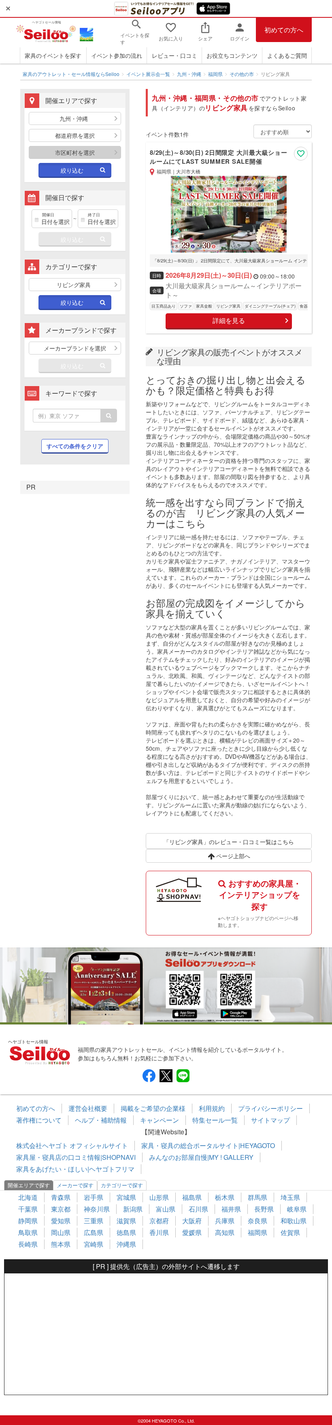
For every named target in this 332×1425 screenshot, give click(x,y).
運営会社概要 (87, 1108)
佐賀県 (290, 1232)
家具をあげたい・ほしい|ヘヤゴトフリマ (75, 1169)
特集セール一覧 (215, 1120)
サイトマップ (270, 1120)
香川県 (159, 1232)
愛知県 (60, 1220)
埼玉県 (290, 1197)
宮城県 (126, 1197)
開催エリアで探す (29, 1185)
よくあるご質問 (287, 55)
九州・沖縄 (189, 73)
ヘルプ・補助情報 (101, 1120)
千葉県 (28, 1209)
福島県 (192, 1197)
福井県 (231, 1209)
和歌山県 (293, 1220)
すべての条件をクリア (75, 446)
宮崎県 (93, 1244)
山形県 (159, 1197)
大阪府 (192, 1220)
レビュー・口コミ (174, 55)
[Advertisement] (166, 1334)
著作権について (39, 1120)
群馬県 (257, 1197)
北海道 (28, 1197)
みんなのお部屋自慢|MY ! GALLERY (201, 1157)
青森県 (60, 1197)
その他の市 (242, 73)
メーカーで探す (75, 1185)
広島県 (93, 1232)
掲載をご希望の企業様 (153, 1108)
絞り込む (72, 170)
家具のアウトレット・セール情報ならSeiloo (71, 73)
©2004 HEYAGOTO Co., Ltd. (166, 1420)
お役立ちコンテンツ (232, 55)
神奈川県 (97, 1209)
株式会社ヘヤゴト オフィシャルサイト (72, 1145)
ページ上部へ (232, 856)
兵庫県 (224, 1220)
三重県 (93, 1220)
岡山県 (60, 1232)
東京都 (60, 1209)
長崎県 (28, 1244)
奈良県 (257, 1220)
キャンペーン (159, 1120)
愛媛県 (192, 1232)
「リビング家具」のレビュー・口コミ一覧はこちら (229, 842)
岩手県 (93, 1197)
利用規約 (212, 1108)
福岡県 (215, 73)
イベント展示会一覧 (148, 73)
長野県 (264, 1209)
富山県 (165, 1209)
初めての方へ (283, 29)
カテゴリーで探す (122, 1185)
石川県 (198, 1209)
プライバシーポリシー (270, 1108)
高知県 (224, 1232)
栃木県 (224, 1197)
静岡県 (28, 1220)
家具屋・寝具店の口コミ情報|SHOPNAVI (76, 1157)
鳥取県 (28, 1232)
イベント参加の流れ (116, 55)
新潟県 (133, 1209)
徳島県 (126, 1232)
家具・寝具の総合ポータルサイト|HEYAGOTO (208, 1145)
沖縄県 (126, 1244)
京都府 (159, 1220)
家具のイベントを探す (53, 55)
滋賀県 (126, 1220)
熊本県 (60, 1244)
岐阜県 (296, 1209)
